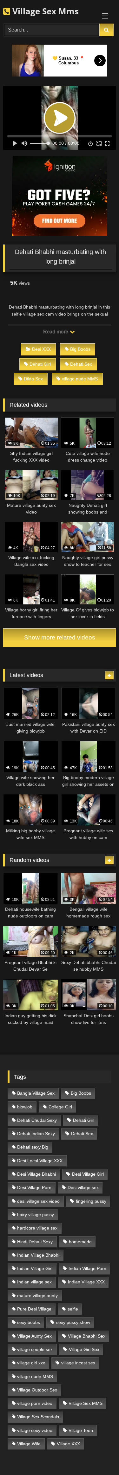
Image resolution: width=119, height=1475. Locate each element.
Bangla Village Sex (36, 1093)
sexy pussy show (73, 1322)
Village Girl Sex (84, 1349)
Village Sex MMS (85, 1403)
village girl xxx (31, 1362)
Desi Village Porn (34, 1187)
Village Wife (29, 1443)
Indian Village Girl (34, 1268)
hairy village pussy (35, 1214)
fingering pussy (91, 1201)
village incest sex (78, 1362)
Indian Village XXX (86, 1281)
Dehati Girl (40, 364)
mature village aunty (37, 1295)
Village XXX (68, 1443)
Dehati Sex (81, 364)
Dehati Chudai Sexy (37, 1120)
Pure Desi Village (34, 1308)
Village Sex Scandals (38, 1416)
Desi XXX (41, 349)
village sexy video (34, 1430)
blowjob (24, 1106)
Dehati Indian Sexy (36, 1133)
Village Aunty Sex (34, 1336)
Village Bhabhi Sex (86, 1336)
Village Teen (81, 1430)
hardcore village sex (37, 1227)
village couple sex (35, 1349)
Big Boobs (80, 349)
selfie (73, 1308)
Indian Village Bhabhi (38, 1255)
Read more (56, 331)
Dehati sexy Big (32, 1147)
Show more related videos (59, 637)
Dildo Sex (33, 378)
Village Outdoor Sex (37, 1389)
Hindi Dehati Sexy (35, 1241)
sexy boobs (28, 1322)
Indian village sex (34, 1281)
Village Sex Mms (44, 11)
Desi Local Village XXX (40, 1160)
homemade (80, 1241)
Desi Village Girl (88, 1174)
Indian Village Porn (87, 1268)
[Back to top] (99, 1456)
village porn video (34, 1403)
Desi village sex (83, 1187)
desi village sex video (38, 1201)
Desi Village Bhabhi (36, 1174)
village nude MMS (80, 378)
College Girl (60, 1106)
